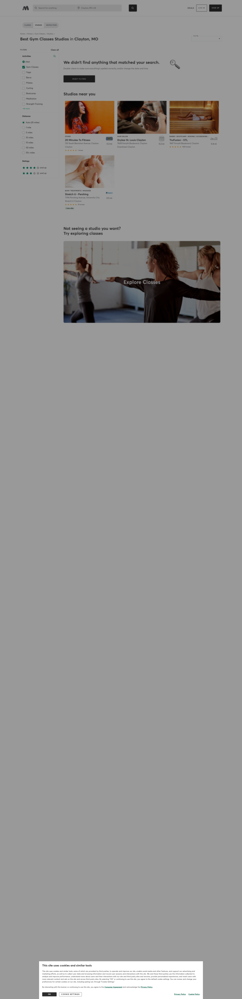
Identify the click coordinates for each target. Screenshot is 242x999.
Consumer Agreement (113, 987)
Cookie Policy (194, 994)
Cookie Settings (70, 994)
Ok (49, 994)
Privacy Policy (147, 987)
